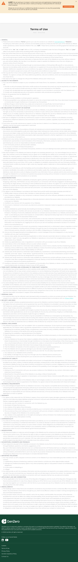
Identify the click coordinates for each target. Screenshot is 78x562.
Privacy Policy (69, 298)
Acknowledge (68, 6)
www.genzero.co (60, 42)
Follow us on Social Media (9, 537)
